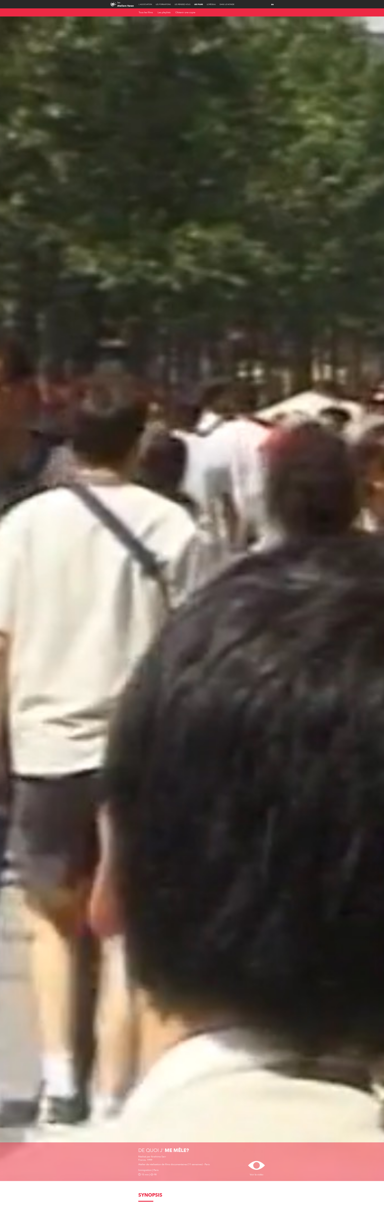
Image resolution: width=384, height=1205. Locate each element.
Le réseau (211, 4)
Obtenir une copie (185, 12)
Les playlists (164, 12)
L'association (145, 4)
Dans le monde (227, 4)
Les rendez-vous (182, 4)
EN (272, 4)
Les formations (163, 4)
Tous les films (146, 12)
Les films (198, 4)
